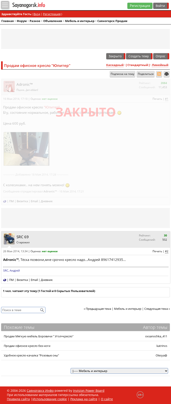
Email (34, 201)
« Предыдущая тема (97, 309)
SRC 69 (22, 237)
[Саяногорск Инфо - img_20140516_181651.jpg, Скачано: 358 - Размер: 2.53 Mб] (26, 148)
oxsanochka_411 (156, 336)
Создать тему (138, 56)
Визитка (22, 201)
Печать (157, 99)
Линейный (160, 65)
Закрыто (115, 56)
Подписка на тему (122, 74)
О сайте (107, 399)
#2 (166, 251)
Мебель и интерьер (79, 21)
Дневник (47, 201)
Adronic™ (24, 84)
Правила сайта (18, 399)
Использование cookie (50, 399)
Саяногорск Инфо (40, 390)
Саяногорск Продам (112, 21)
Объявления (52, 21)
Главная (7, 21)
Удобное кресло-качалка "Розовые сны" (31, 355)
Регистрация (140, 5)
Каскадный (115, 65)
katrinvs (162, 346)
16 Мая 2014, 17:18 (15, 99)
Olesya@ (161, 355)
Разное (35, 21)
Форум (22, 21)
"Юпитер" (52, 107)
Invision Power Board (88, 390)
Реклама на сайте (83, 399)
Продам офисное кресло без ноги (27, 346)
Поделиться (146, 74)
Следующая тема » (157, 309)
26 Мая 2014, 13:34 (15, 251)
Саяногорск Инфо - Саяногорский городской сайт (37, 5)
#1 (166, 99)
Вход (36, 14)
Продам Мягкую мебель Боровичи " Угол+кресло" (38, 336)
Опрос (160, 56)
